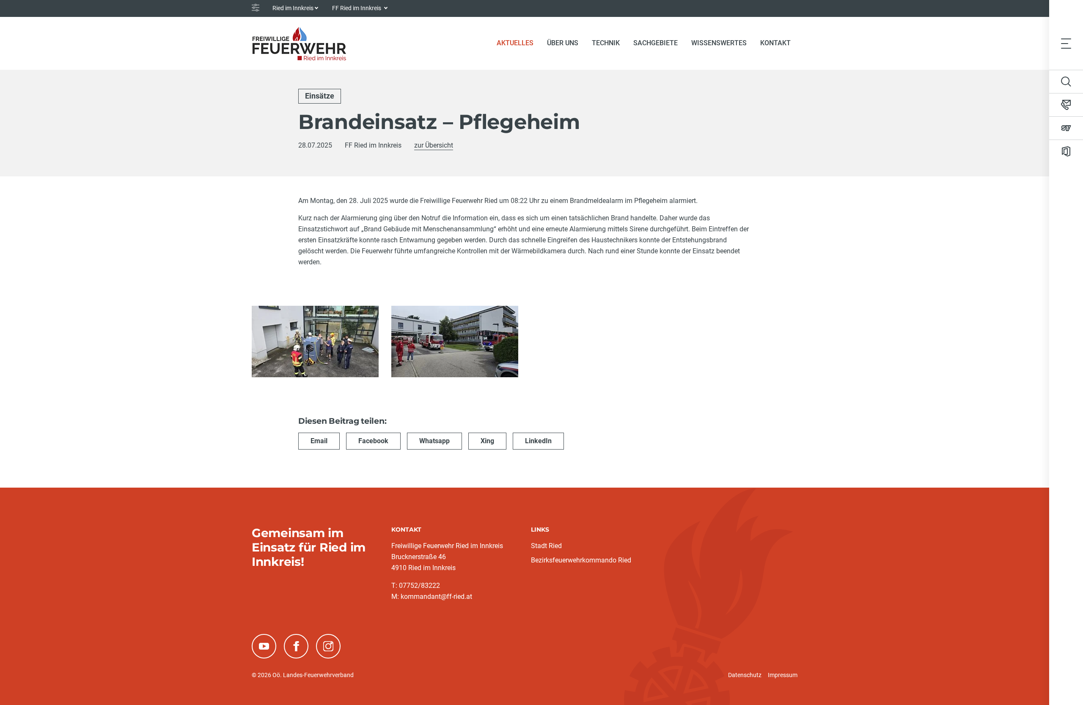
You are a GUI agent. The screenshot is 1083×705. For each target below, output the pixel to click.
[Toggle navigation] (1066, 43)
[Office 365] (1066, 151)
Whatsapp (434, 441)
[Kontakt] (1066, 104)
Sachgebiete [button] (655, 43)
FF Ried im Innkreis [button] (357, 8)
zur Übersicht (433, 145)
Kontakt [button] (775, 43)
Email (319, 441)
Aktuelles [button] (515, 43)
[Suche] (1066, 81)
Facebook (373, 441)
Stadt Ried (546, 546)
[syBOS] (1066, 128)
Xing (487, 441)
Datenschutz (744, 675)
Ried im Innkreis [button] (292, 8)
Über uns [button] (562, 43)
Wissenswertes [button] (719, 43)
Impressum (782, 675)
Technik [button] (606, 43)
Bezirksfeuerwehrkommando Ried (581, 560)
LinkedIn (538, 441)
